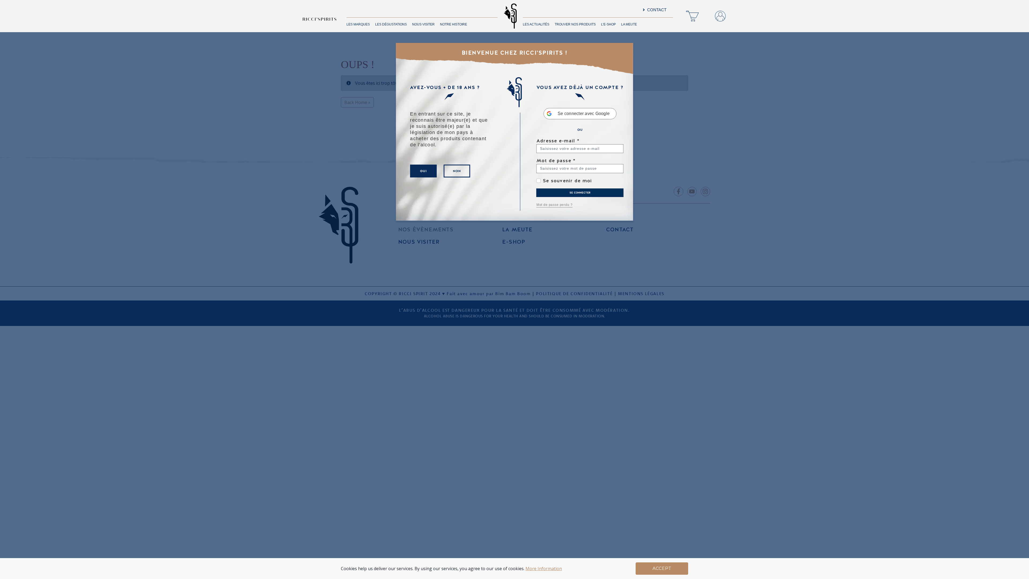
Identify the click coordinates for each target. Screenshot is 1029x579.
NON (457, 171)
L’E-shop (608, 24)
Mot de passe (556, 160)
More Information (543, 568)
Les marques (358, 24)
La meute (629, 24)
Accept (662, 568)
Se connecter (579, 192)
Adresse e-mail (558, 141)
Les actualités (536, 24)
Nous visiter (423, 24)
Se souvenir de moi (567, 180)
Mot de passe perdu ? (554, 205)
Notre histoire (453, 24)
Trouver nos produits (575, 24)
